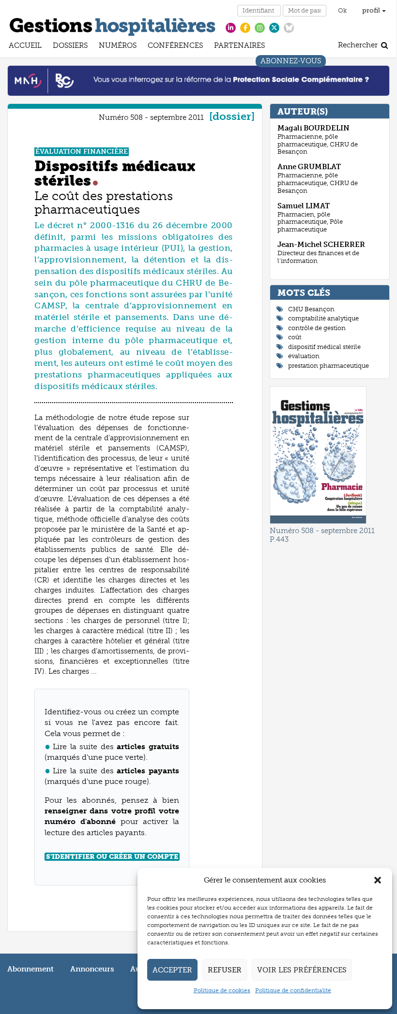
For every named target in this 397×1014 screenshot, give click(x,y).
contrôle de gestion (317, 328)
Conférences (175, 46)
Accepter (172, 970)
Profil (372, 10)
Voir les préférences (302, 970)
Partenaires (239, 46)
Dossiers (70, 46)
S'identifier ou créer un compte (112, 857)
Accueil (25, 46)
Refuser (225, 970)
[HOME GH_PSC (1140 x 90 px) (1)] (198, 80)
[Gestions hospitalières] (112, 25)
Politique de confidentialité (293, 990)
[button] (377, 880)
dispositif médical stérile (324, 346)
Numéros (118, 46)
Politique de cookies (222, 990)
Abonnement (30, 969)
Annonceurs (92, 969)
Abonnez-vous (290, 62)
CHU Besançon (311, 309)
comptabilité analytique (323, 318)
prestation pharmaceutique (328, 365)
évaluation (304, 356)
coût (294, 337)
